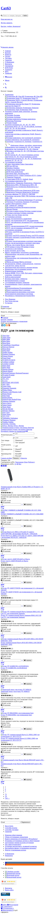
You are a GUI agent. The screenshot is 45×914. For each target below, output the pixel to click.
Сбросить (23, 458)
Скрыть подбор (6, 458)
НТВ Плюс (9, 68)
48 (17, 464)
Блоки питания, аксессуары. (15, 250)
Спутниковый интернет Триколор (17, 282)
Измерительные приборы (14, 271)
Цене (26, 462)
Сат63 (6, 8)
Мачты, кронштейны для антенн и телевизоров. (22, 252)
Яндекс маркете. (7, 23)
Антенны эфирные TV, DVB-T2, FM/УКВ (20, 194)
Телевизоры (9, 94)
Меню (7, 80)
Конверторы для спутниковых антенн (18, 269)
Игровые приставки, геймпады (16, 279)
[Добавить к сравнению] (2, 506)
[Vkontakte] (6, 863)
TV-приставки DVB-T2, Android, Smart (19, 179)
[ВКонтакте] (2, 325)
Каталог (8, 53)
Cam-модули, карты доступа (15, 265)
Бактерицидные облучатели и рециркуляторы (21, 267)
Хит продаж (20, 442)
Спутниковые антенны (13, 217)
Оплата (7, 56)
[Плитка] (2, 466)
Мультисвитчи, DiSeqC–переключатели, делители (23, 264)
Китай (18, 454)
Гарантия (8, 60)
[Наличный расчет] (12, 875)
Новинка (19, 440)
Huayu (18, 449)
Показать (16, 458)
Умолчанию (19, 462)
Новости (8, 54)
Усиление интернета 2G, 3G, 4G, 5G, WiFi (20, 125)
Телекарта (8, 69)
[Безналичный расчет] (13, 877)
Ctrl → (7, 798)
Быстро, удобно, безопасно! (11, 26)
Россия (18, 456)
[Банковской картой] (12, 873)
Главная (8, 51)
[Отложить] (2, 508)
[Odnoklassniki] (5, 864)
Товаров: (4, 460)
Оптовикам (9, 66)
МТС (7, 71)
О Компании (9, 62)
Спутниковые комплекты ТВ (15, 181)
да (16, 446)
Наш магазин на (7, 19)
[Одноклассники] (7, 325)
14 (6, 796)
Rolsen (18, 451)
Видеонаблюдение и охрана (15, 280)
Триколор (8, 73)
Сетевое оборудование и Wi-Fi (16, 203)
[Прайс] (6, 466)
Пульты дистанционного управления (18, 219)
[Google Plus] (9, 325)
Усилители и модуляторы (14, 249)
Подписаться (25, 315)
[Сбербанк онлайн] (12, 871)
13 (6, 794)
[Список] (4, 466)
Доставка (8, 58)
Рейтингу (31, 462)
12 (15, 464)
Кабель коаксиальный (13, 277)
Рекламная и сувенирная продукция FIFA (20, 295)
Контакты (8, 64)
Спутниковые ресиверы (13, 162)
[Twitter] (4, 325)
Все (20, 464)
